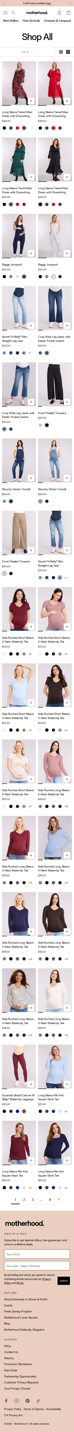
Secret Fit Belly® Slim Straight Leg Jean (14, 339)
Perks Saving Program (18, 1311)
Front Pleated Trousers (52, 413)
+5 (29, 654)
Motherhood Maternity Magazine (24, 1329)
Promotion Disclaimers (18, 1364)
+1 (29, 353)
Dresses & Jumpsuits (58, 20)
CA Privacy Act (13, 1415)
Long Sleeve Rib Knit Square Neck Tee (51, 1097)
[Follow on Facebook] (6, 1401)
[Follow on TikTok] (38, 1401)
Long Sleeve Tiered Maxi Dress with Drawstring (17, 114)
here (48, 3)
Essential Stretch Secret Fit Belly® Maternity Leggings (18, 1097)
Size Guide (10, 1370)
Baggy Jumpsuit (12, 264)
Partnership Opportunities (20, 1376)
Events (8, 1305)
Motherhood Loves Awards (21, 1317)
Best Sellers (10, 20)
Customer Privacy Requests (21, 1382)
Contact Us (11, 1352)
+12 (66, 806)
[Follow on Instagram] (17, 1401)
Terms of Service (33, 1409)
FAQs (7, 1346)
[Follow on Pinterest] (27, 1401)
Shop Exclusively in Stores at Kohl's (25, 1299)
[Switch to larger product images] (61, 52)
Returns (9, 1358)
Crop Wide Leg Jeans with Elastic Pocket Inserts (54, 339)
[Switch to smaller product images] (68, 52)
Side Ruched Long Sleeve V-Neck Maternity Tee (53, 792)
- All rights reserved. (38, 1423)
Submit (64, 1280)
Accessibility (53, 1409)
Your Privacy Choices (17, 1388)
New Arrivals (31, 20)
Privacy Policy (12, 1409)
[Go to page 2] (58, 1199)
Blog (7, 1323)
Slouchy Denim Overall (16, 489)
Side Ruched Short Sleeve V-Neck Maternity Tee (18, 640)
